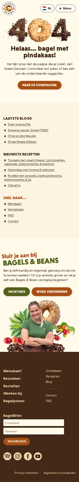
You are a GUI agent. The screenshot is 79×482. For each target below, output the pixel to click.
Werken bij (12, 393)
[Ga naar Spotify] (7, 456)
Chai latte (14, 185)
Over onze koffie (19, 124)
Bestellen (11, 386)
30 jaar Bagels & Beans (22, 141)
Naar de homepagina (39, 85)
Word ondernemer (51, 292)
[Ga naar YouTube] (38, 456)
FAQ (11, 215)
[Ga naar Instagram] (17, 456)
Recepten (53, 376)
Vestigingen (16, 209)
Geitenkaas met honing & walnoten (31, 169)
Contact (13, 221)
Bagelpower (14, 401)
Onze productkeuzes (22, 135)
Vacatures (16, 292)
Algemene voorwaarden (60, 472)
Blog (49, 382)
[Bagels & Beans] (9, 8)
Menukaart (15, 203)
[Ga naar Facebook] (28, 456)
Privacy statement (27, 472)
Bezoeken (11, 378)
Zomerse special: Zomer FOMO (28, 130)
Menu (65, 8)
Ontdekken (54, 371)
